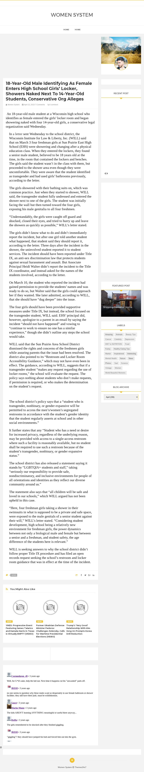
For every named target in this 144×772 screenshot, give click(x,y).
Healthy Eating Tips (122, 349)
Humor (108, 354)
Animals (119, 334)
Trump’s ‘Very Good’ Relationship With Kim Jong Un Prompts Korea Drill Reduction (79, 629)
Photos (108, 363)
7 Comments (40, 105)
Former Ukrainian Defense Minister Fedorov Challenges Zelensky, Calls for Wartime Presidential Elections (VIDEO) (50, 631)
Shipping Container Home (117, 307)
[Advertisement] (50, 56)
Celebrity (118, 339)
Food (127, 344)
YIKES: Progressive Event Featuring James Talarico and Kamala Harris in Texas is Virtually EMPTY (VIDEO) (20, 629)
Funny (107, 349)
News (14, 575)
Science (124, 363)
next (107, 173)
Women (118, 368)
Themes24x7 (80, 767)
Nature (122, 358)
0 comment (53, 105)
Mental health (111, 358)
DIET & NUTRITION (113, 344)
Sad (116, 363)
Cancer (108, 339)
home (66, 30)
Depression (129, 339)
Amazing (108, 334)
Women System (72, 15)
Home (78, 30)
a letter (17, 134)
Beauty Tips (131, 334)
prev (105, 173)
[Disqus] (50, 706)
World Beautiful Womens (115, 373)
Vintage (108, 368)
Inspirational (119, 354)
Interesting (131, 354)
